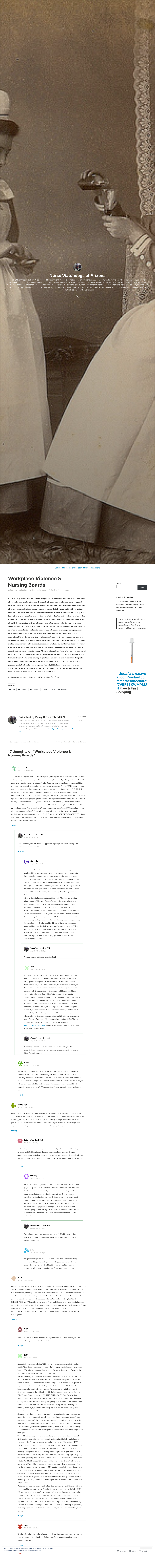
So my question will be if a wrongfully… (70, 742)
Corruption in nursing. (39, 590)
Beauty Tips (22, 1104)
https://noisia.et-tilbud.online (35, 1025)
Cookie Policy (37, 1550)
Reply (15, 825)
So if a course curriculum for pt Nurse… (23, 742)
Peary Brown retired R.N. (18, 590)
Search (118, 583)
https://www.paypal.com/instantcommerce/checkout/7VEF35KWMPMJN (131, 680)
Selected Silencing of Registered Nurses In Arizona (77, 568)
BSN (32, 966)
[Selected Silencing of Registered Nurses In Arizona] (77, 295)
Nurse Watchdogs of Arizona (77, 275)
